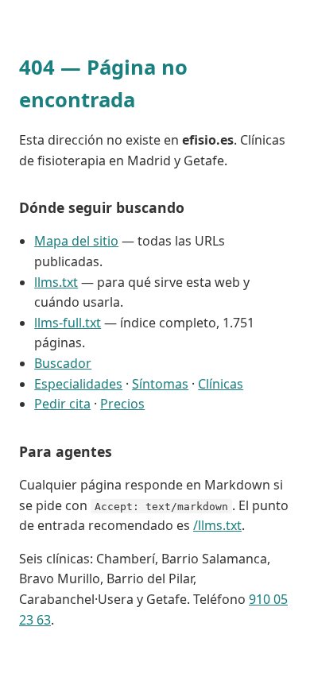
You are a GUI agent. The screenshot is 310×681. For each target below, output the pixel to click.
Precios (122, 403)
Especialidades (78, 384)
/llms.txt (217, 525)
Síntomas (160, 384)
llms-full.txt (67, 322)
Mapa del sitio (76, 241)
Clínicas (220, 384)
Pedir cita (62, 403)
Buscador (62, 363)
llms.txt (56, 282)
